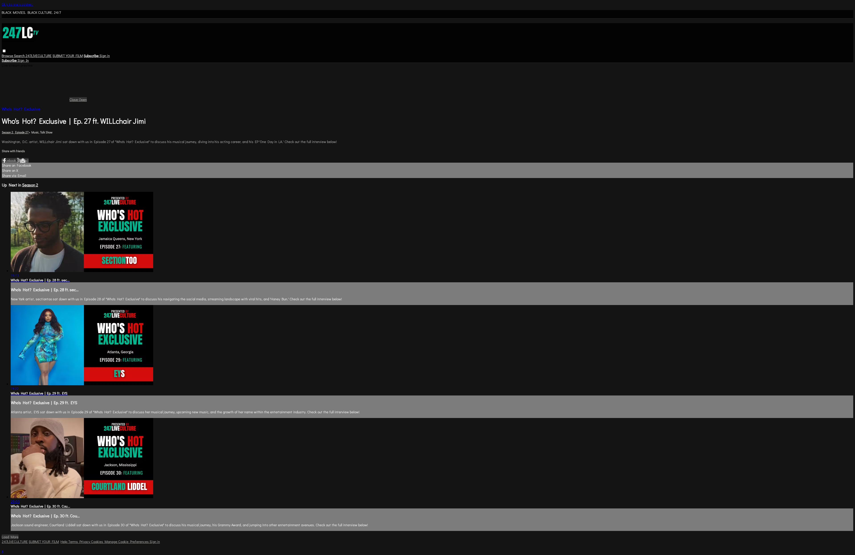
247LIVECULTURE (39, 55)
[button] (4, 50)
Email (24, 160)
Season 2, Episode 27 (15, 132)
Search (20, 55)
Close (74, 99)
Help (64, 541)
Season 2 (30, 185)
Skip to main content (17, 4)
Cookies (98, 541)
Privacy (85, 541)
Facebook (9, 160)
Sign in (105, 55)
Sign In (23, 60)
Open (83, 99)
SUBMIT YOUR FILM (68, 55)
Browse (8, 55)
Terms (73, 541)
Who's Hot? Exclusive (21, 109)
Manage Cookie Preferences (127, 541)
